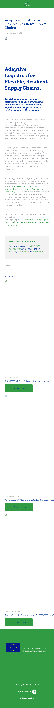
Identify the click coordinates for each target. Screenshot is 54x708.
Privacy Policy (27, 698)
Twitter (12, 251)
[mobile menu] (50, 4)
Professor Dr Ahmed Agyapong (28, 186)
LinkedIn (22, 251)
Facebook (38, 251)
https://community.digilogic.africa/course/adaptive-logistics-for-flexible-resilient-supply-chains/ (27, 222)
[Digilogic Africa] (27, 4)
